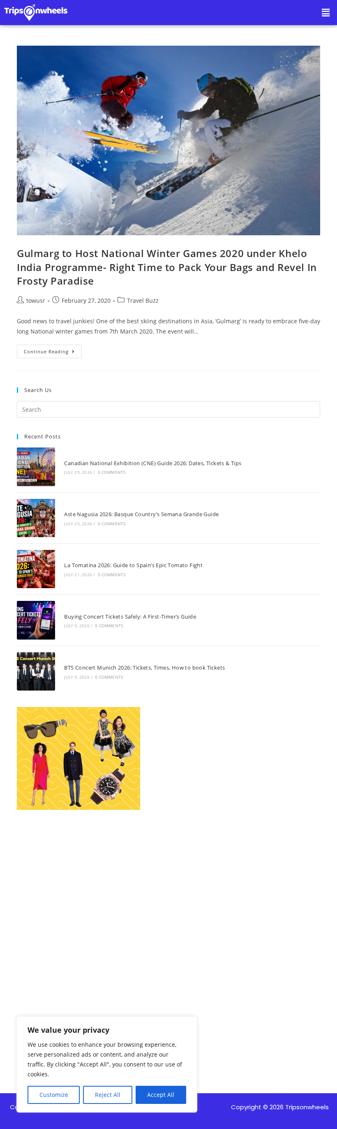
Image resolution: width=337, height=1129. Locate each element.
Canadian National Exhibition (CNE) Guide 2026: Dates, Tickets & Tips (152, 463)
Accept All (160, 1095)
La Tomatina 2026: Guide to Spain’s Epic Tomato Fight (133, 565)
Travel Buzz (143, 300)
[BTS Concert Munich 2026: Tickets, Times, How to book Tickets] (36, 671)
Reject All (107, 1095)
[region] (106, 1064)
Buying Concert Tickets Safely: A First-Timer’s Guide (130, 616)
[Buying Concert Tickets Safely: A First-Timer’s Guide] (36, 620)
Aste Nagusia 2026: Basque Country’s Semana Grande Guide (141, 514)
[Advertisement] (168, 917)
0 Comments (112, 472)
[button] (326, 12)
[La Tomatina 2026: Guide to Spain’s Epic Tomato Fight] (36, 569)
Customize (53, 1095)
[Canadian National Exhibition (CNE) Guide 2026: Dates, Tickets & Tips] (36, 466)
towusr (35, 300)
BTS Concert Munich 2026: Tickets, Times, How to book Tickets (144, 667)
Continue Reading (53, 350)
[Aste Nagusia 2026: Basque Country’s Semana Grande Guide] (36, 518)
